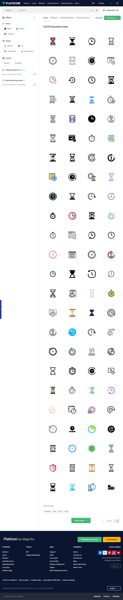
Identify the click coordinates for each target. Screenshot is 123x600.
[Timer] (91, 60)
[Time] (91, 80)
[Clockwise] (111, 274)
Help (52, 547)
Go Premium (111, 539)
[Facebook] (100, 553)
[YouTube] (119, 553)
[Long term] (72, 293)
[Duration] (111, 99)
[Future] (91, 448)
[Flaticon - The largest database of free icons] (11, 3)
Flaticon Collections (57, 564)
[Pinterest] (109, 553)
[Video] (111, 371)
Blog (75, 561)
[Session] (91, 487)
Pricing (101, 3)
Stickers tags (7, 570)
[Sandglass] (52, 99)
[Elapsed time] (72, 390)
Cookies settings (68, 580)
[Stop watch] (111, 293)
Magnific (97, 596)
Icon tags (5, 567)
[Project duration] (52, 312)
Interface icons (53, 3)
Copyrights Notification (52, 580)
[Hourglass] (52, 41)
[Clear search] (91, 10)
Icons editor (54, 561)
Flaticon (107, 596)
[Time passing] (111, 351)
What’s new (77, 567)
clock (66, 511)
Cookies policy (36, 580)
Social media (115, 547)
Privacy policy (24, 580)
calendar (47, 511)
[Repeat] (91, 41)
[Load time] (72, 235)
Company (77, 547)
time (54, 511)
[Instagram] (114, 553)
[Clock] (52, 60)
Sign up (115, 566)
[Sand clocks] (72, 274)
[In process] (52, 177)
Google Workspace (33, 555)
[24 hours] (91, 371)
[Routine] (91, 409)
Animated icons (67, 3)
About (75, 552)
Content (6, 547)
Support (53, 552)
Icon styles (54, 558)
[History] (91, 274)
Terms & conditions (9, 580)
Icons (34, 3)
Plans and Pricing (79, 564)
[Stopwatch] (52, 216)
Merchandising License (58, 570)
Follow (52, 567)
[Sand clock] (52, 487)
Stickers (42, 3)
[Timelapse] (111, 196)
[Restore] (72, 80)
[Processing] (111, 157)
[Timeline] (72, 429)
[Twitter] (105, 553)
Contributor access (89, 539)
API (27, 552)
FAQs (52, 555)
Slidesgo (116, 596)
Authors (27, 3)
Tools (28, 547)
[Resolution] (111, 60)
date (60, 511)
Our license (77, 558)
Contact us (77, 555)
